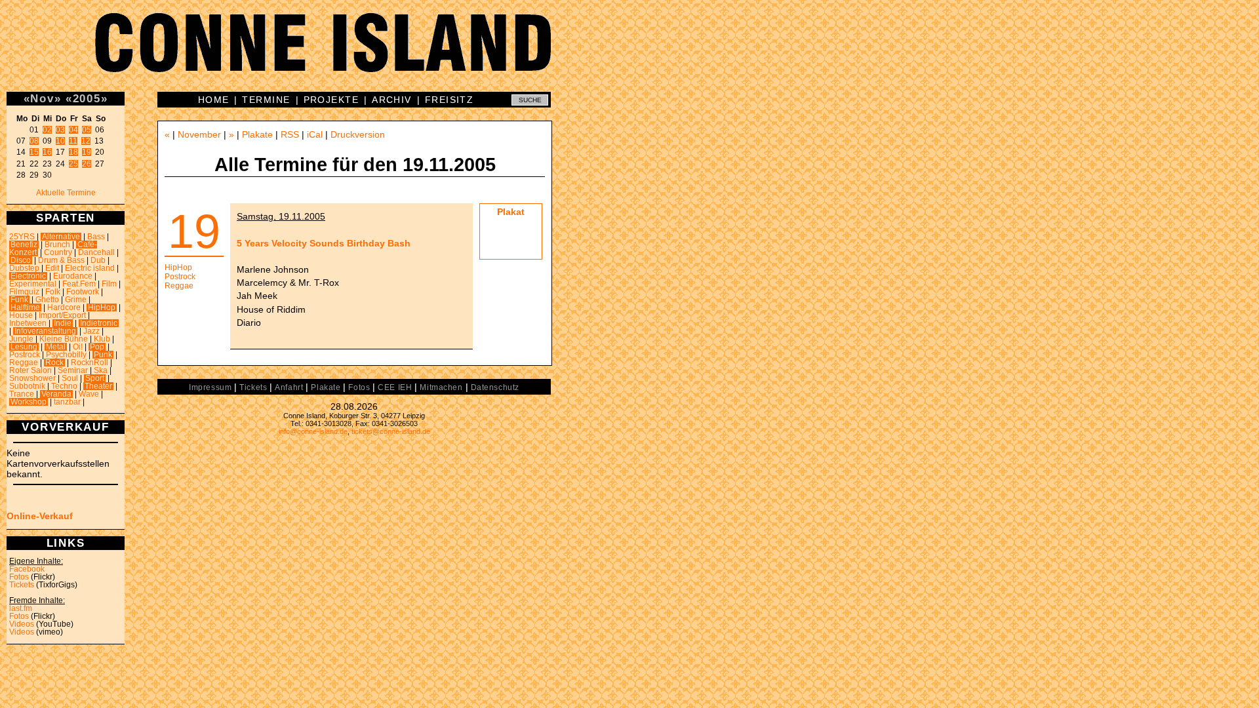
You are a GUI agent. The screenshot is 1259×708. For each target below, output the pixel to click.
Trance (21, 394)
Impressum (210, 387)
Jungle (21, 339)
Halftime (25, 307)
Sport (94, 378)
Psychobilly (66, 355)
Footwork (82, 292)
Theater (98, 386)
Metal (56, 347)
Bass (96, 237)
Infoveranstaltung (45, 331)
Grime (76, 300)
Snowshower (32, 378)
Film (109, 284)
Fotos (19, 577)
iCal (315, 134)
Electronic (28, 276)
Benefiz (23, 244)
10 (60, 141)
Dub (98, 260)
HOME (214, 99)
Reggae (23, 362)
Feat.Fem (79, 284)
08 (34, 141)
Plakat (511, 211)
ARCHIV (392, 99)
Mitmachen (441, 387)
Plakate (257, 134)
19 (86, 152)
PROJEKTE (331, 99)
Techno (64, 386)
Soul (70, 378)
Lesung (23, 347)
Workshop (28, 402)
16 (47, 152)
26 (86, 164)
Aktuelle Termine (66, 193)
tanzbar (67, 402)
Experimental (32, 284)
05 (86, 130)
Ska (101, 370)
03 (60, 130)
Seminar (73, 370)
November (199, 134)
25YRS (22, 237)
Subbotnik (27, 386)
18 (73, 152)
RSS (290, 134)
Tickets (21, 585)
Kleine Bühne (63, 339)
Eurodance (72, 276)
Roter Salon (30, 370)
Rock (54, 362)
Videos (21, 624)
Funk (19, 300)
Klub (102, 339)
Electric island (90, 268)
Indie (62, 323)
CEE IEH (395, 387)
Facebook (27, 569)
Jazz (91, 331)
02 (47, 130)
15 (34, 152)
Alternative (61, 237)
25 (73, 164)
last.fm (20, 608)
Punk (103, 355)
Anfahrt (289, 387)
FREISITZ (449, 99)
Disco (20, 260)
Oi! (78, 347)
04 (73, 130)
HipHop (101, 307)
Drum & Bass (61, 260)
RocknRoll (89, 362)
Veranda (56, 394)
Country (58, 252)
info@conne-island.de (313, 431)
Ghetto (47, 300)
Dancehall (96, 252)
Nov (42, 98)
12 (85, 141)
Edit (52, 268)
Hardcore (64, 307)
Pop (97, 347)
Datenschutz (495, 387)
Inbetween (28, 323)
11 (73, 141)
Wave (89, 394)
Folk (52, 292)
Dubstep (24, 268)
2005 (87, 98)
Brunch (57, 244)
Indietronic (98, 323)
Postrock (24, 355)
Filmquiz (24, 292)
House (21, 315)
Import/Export (62, 315)
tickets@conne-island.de (390, 431)
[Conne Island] (629, 52)
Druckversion (357, 134)
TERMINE (266, 99)
